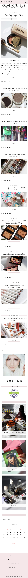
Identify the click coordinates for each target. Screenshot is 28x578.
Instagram (14, 560)
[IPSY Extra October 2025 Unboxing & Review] (14, 473)
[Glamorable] (14, 4)
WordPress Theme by (14, 576)
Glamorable (15, 574)
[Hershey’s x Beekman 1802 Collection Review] (14, 437)
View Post (14, 77)
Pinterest (15, 563)
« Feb (13, 543)
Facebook (14, 556)
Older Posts (7, 350)
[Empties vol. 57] (14, 509)
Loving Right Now (14, 15)
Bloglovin (14, 567)
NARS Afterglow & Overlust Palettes (14, 254)
